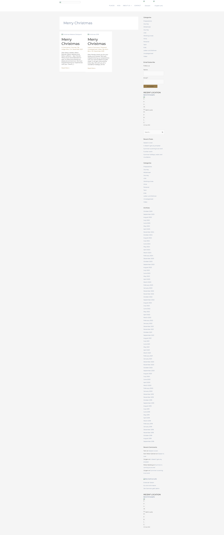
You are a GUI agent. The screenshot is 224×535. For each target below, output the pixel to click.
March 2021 (147, 353)
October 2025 (148, 211)
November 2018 (149, 432)
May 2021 (146, 347)
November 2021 (149, 329)
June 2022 (147, 308)
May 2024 (147, 247)
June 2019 (147, 412)
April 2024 (147, 250)
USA (145, 33)
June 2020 (147, 379)
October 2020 (148, 367)
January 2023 (148, 288)
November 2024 (149, 232)
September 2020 (149, 370)
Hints (145, 38)
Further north (148, 151)
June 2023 (147, 273)
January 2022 (148, 323)
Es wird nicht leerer (150, 485)
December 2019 (149, 394)
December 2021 (149, 326)
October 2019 (148, 400)
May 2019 (146, 415)
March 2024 (147, 252)
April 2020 (147, 382)
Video (100, 49)
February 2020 (148, 388)
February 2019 (148, 423)
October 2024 (148, 235)
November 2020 (149, 364)
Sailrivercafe (152, 479)
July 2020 (147, 376)
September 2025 (149, 214)
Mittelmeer (147, 27)
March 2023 (147, 282)
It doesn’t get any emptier (152, 146)
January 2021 (148, 359)
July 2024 (147, 241)
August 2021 (147, 338)
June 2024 (147, 244)
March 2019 (147, 421)
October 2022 (148, 297)
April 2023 (147, 279)
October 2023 (148, 261)
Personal (104, 47)
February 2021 (148, 356)
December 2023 (149, 258)
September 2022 (149, 300)
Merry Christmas (71, 41)
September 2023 (149, 264)
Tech (145, 44)
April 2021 (147, 350)
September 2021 (149, 335)
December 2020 (149, 362)
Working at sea (148, 36)
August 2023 (148, 267)
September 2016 (149, 441)
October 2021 (148, 332)
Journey (73, 47)
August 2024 (148, 238)
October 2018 (148, 435)
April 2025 (147, 229)
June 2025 (147, 223)
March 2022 (147, 317)
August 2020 (148, 373)
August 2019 (147, 406)
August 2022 (148, 303)
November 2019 (149, 397)
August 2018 (148, 438)
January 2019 (148, 426)
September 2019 (149, 403)
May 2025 (147, 226)
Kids (145, 47)
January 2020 (148, 391)
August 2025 (148, 217)
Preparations (148, 21)
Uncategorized (92, 49)
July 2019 (146, 409)
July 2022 (147, 306)
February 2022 (148, 320)
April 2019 (147, 418)
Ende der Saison (149, 482)
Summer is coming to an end (153, 148)
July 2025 (147, 220)
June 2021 (147, 344)
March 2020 (147, 385)
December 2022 (149, 291)
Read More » (66, 68)
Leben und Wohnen (150, 50)
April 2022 (147, 314)
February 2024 (148, 255)
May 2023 (147, 276)
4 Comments (66, 47)
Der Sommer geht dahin (151, 488)
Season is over (148, 143)
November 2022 (149, 294)
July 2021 (146, 341)
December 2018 (149, 429)
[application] (131, 5)
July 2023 (147, 270)
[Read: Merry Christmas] (72, 34)
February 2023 (148, 285)
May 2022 (147, 311)
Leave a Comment (94, 47)
